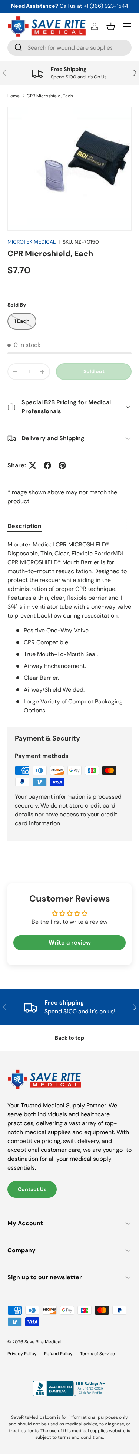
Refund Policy (58, 1354)
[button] (111, 26)
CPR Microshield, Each (50, 96)
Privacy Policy (22, 1354)
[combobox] (69, 48)
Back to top (69, 1037)
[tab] (24, 526)
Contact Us (32, 1189)
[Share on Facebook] (47, 465)
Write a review (70, 942)
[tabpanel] (69, 627)
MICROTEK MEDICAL (31, 241)
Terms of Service (97, 1354)
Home (13, 96)
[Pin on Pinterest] (62, 465)
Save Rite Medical (43, 1342)
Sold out (94, 371)
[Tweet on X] (32, 465)
